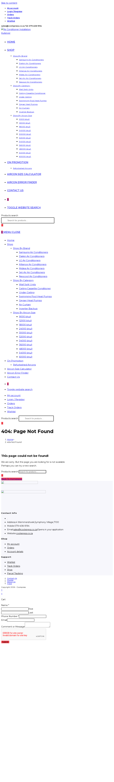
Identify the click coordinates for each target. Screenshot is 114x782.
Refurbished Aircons (24, 364)
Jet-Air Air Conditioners (32, 272)
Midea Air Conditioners (31, 268)
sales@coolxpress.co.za (25, 529)
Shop (10, 244)
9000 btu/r (25, 316)
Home (10, 240)
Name (5, 605)
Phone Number (10, 616)
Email (4, 620)
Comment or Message (13, 626)
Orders (10, 14)
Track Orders (13, 18)
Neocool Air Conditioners (33, 276)
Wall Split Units (27, 284)
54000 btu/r (25, 352)
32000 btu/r (25, 336)
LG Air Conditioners (29, 260)
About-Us (11, 582)
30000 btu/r (25, 332)
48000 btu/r (26, 348)
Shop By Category (23, 280)
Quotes (10, 580)
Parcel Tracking (15, 573)
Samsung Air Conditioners (33, 252)
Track (9, 583)
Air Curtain (25, 304)
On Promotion (15, 360)
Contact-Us (12, 578)
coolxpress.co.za (24, 533)
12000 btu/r (25, 320)
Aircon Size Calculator (19, 368)
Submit (5, 642)
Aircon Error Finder (17, 372)
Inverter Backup (28, 308)
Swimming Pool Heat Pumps (35, 296)
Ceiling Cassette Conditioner (35, 288)
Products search (9, 215)
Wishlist (11, 21)
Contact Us (13, 376)
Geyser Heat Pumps (30, 300)
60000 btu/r (25, 356)
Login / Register (14, 11)
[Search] (2, 225)
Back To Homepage (11, 479)
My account (12, 8)
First (31, 609)
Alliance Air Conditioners (32, 264)
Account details (15, 551)
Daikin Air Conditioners (31, 256)
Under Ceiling (26, 292)
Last (31, 612)
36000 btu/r (25, 344)
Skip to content (9, 3)
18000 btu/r (25, 324)
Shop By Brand (21, 248)
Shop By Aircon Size (24, 312)
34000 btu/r (25, 340)
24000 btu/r (25, 328)
